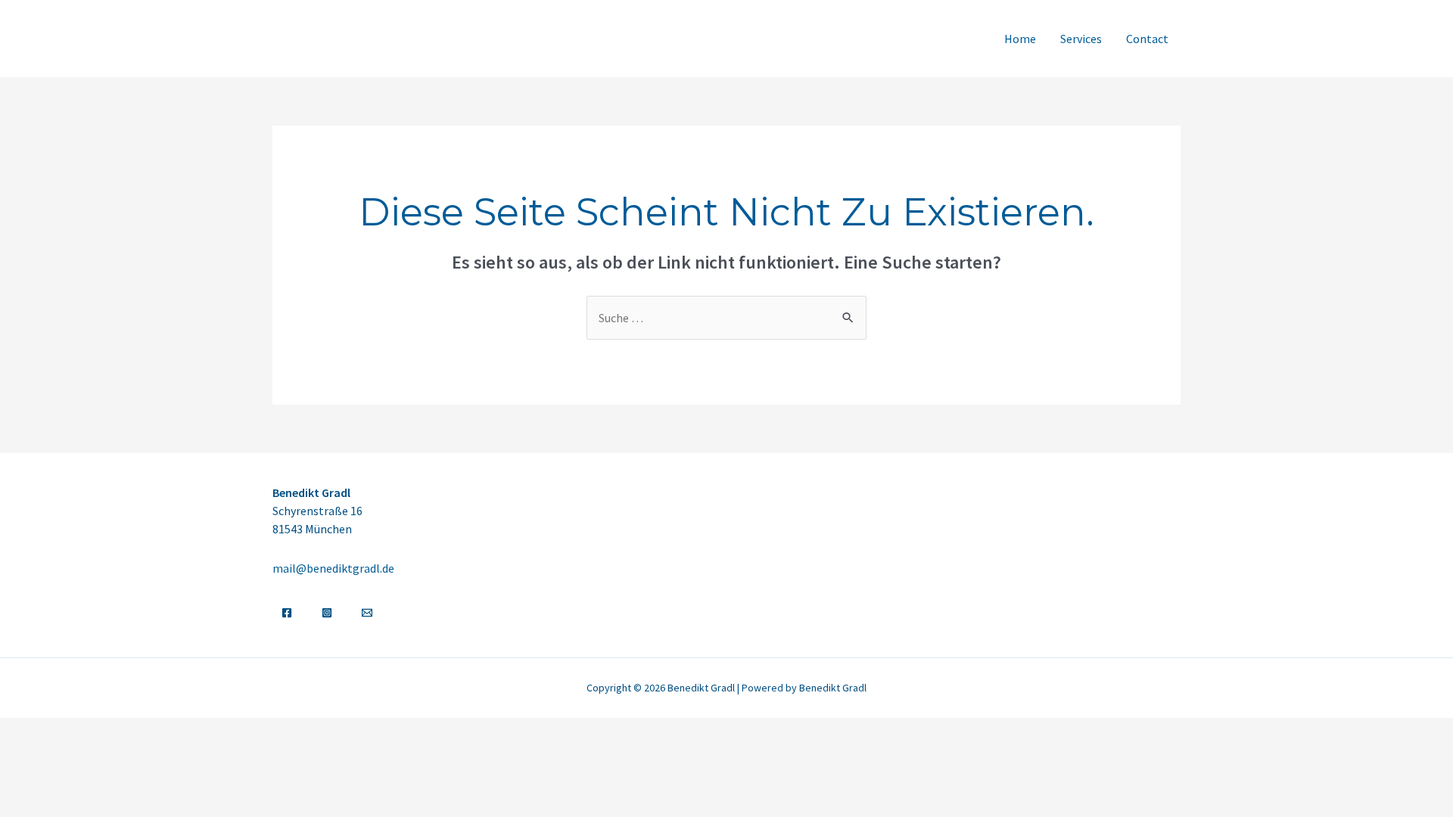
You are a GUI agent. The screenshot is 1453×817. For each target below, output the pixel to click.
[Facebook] (286, 612)
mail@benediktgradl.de (333, 568)
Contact (1147, 38)
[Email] (367, 612)
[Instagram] (327, 612)
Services (1081, 38)
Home (1020, 38)
